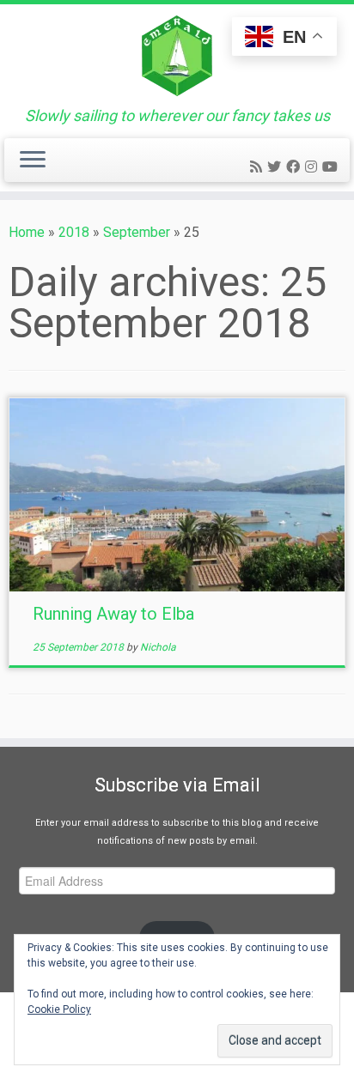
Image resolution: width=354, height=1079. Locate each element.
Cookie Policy (59, 1009)
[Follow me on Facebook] (295, 167)
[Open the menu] (33, 160)
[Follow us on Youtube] (332, 167)
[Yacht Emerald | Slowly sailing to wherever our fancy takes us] (177, 56)
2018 (73, 232)
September (136, 232)
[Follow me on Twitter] (276, 167)
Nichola (158, 647)
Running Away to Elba (113, 613)
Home (27, 232)
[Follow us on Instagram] (313, 167)
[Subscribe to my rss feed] (258, 167)
